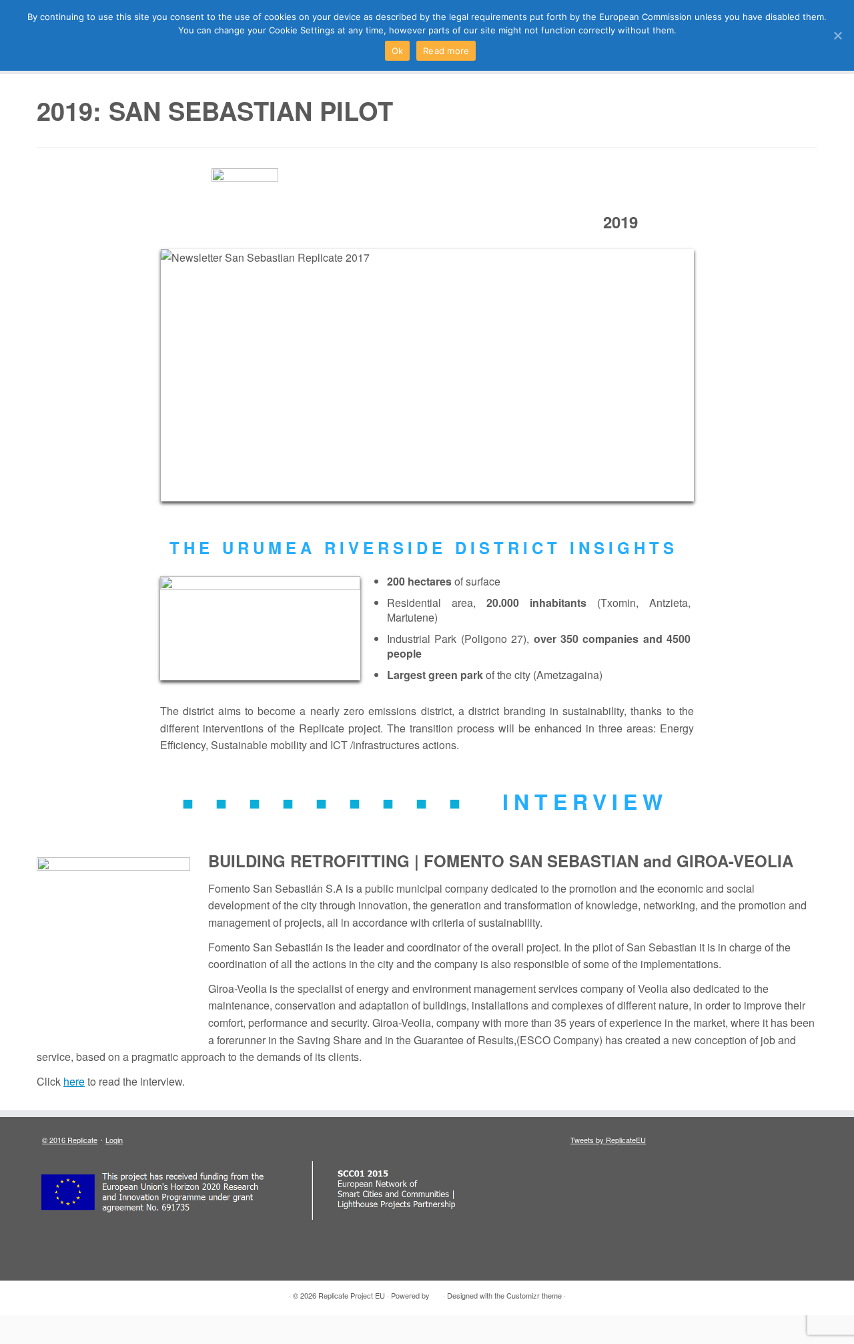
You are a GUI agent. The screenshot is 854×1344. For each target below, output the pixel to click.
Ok (398, 50)
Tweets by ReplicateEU (608, 1139)
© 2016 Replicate (69, 1139)
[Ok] (837, 35)
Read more (446, 50)
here (74, 1081)
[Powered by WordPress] (436, 1292)
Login (114, 1139)
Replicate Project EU (351, 1295)
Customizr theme (534, 1295)
